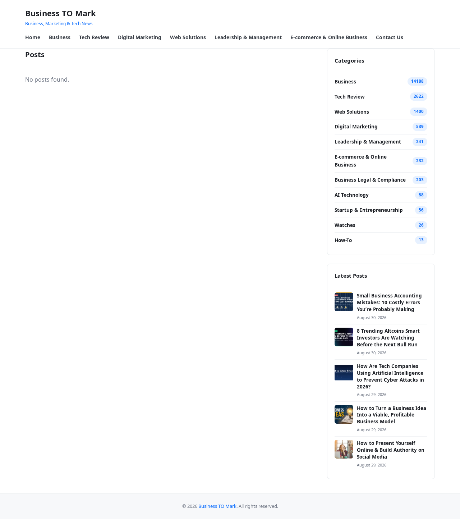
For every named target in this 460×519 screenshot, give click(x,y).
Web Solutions (188, 37)
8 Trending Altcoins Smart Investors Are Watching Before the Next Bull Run (388, 338)
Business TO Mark (60, 13)
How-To (343, 240)
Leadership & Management (248, 37)
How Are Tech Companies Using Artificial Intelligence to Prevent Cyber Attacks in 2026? (390, 376)
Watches (345, 225)
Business (59, 37)
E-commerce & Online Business (328, 37)
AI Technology (352, 195)
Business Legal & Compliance (370, 180)
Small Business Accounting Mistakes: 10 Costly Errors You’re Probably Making (389, 302)
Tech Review (94, 37)
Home (32, 37)
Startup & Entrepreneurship (369, 210)
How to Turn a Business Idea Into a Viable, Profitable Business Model (391, 415)
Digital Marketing (139, 37)
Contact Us (389, 37)
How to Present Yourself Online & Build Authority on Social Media (390, 450)
